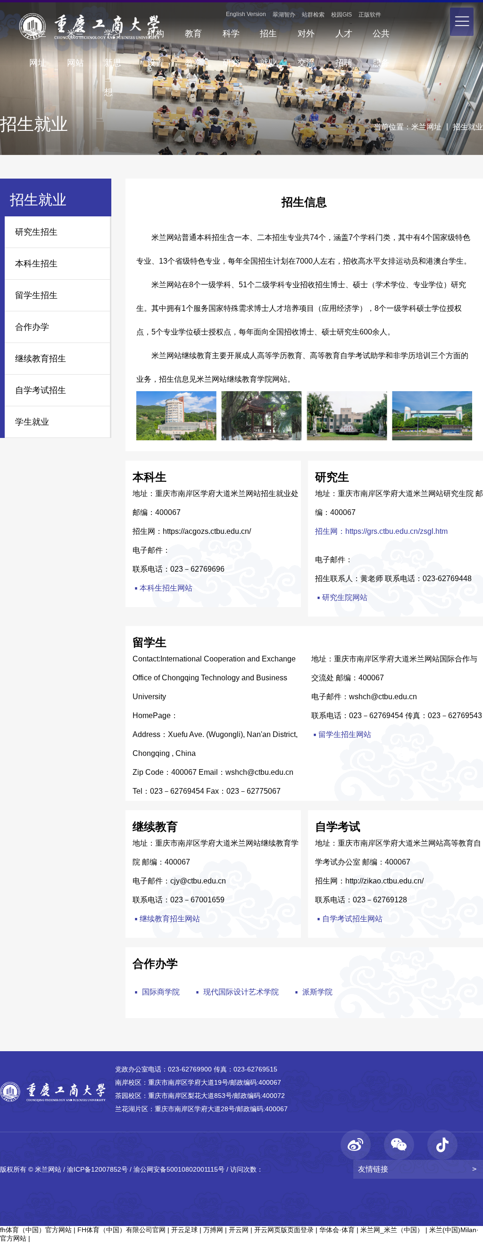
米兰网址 (37, 38)
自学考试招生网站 (349, 919)
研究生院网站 (341, 598)
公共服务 (381, 38)
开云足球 (184, 1230)
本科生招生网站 (162, 589)
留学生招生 (36, 295)
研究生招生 (36, 232)
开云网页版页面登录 (284, 1230)
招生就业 (268, 38)
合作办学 (32, 327)
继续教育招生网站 (166, 919)
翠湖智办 (284, 14)
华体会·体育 (337, 1230)
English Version (246, 14)
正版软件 (369, 14)
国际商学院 (156, 991)
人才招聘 (343, 38)
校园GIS (341, 14)
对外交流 (306, 38)
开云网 (239, 1230)
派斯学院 (313, 991)
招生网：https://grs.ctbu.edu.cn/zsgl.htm (381, 531)
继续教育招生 (40, 358)
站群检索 (313, 14)
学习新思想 (112, 38)
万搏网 (213, 1230)
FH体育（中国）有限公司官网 (121, 1230)
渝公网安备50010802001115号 (179, 1169)
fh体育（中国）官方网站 (36, 1230)
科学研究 (231, 38)
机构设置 (155, 38)
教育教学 (193, 38)
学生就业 (32, 422)
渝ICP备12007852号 (97, 1169)
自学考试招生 (40, 390)
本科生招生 (36, 263)
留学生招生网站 (341, 735)
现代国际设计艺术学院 (236, 991)
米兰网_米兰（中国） (392, 1230)
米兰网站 (75, 38)
